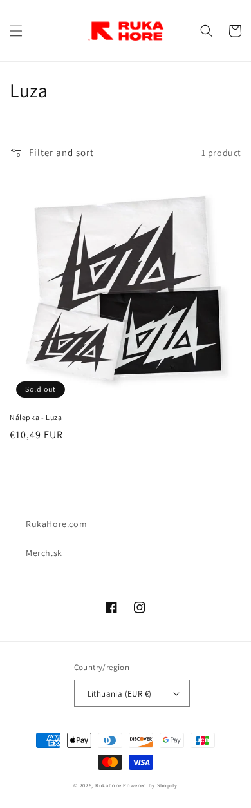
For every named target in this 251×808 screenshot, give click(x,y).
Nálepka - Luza (36, 417)
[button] (16, 31)
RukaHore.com (56, 524)
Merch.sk (44, 553)
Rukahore (108, 785)
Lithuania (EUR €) (120, 693)
